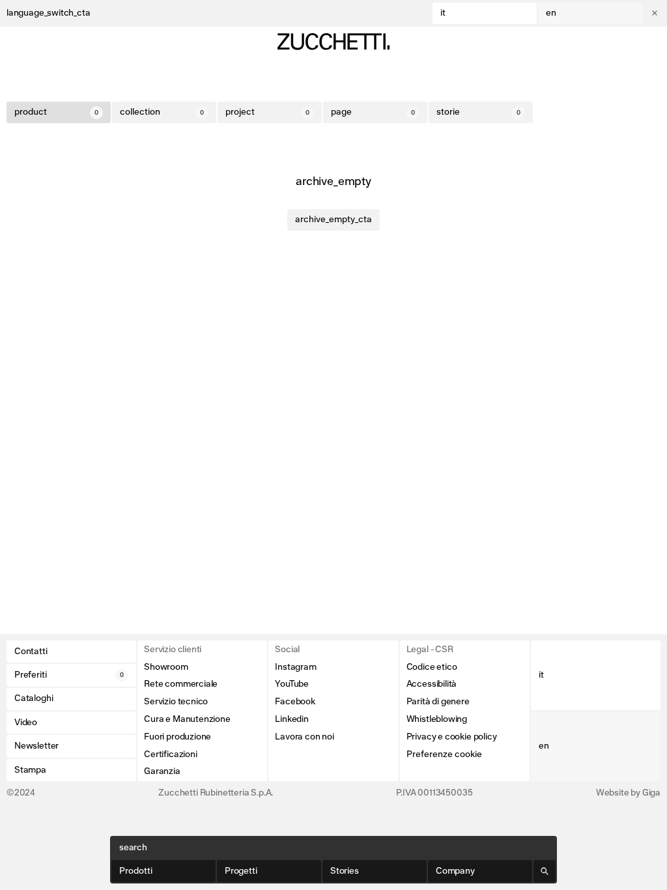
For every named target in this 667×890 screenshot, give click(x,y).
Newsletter (36, 746)
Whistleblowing (436, 719)
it (443, 13)
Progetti (241, 871)
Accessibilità (431, 684)
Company (455, 871)
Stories (344, 871)
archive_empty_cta (333, 219)
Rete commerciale (181, 684)
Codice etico (431, 667)
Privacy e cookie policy (451, 736)
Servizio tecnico (176, 701)
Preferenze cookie (444, 754)
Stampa (30, 770)
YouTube (292, 684)
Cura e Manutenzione (187, 719)
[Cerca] (544, 871)
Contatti (31, 651)
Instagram (295, 667)
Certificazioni (170, 754)
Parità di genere (438, 701)
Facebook (295, 701)
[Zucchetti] (333, 42)
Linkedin (292, 719)
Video (25, 722)
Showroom (166, 667)
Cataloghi (33, 698)
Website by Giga (628, 792)
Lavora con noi (304, 736)
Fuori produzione (177, 736)
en (551, 13)
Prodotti (135, 871)
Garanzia (162, 771)
